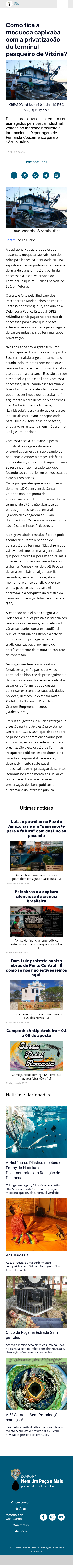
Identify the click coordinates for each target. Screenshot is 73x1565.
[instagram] (52, 1517)
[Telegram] (46, 175)
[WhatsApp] (35, 175)
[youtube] (61, 1517)
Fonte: (11, 240)
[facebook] (43, 1517)
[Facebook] (14, 175)
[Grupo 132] (36, 1469)
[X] (24, 175)
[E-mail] (57, 175)
